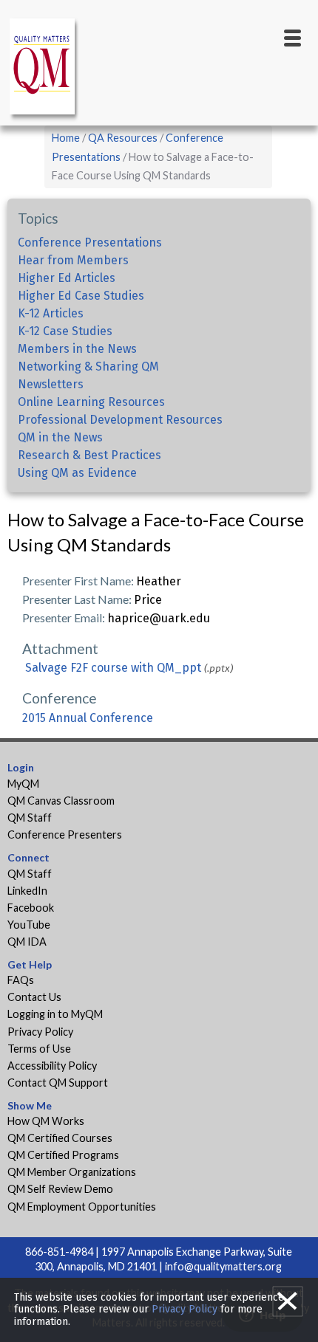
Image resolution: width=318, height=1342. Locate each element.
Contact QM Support (57, 1082)
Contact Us (34, 997)
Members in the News (77, 349)
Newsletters (51, 384)
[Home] (44, 69)
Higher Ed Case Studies (81, 296)
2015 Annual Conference (87, 718)
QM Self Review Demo (60, 1189)
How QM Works (45, 1121)
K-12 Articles (51, 313)
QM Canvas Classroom (61, 800)
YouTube (28, 924)
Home (66, 137)
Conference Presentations (90, 242)
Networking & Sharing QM (88, 366)
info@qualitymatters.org (223, 1266)
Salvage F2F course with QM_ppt (113, 668)
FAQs (20, 980)
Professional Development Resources (120, 420)
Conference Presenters (64, 834)
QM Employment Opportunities (81, 1206)
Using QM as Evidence (77, 473)
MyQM (23, 783)
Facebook (30, 907)
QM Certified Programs (63, 1155)
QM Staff (29, 817)
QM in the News (60, 437)
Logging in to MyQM (55, 1014)
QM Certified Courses (59, 1138)
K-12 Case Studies (65, 331)
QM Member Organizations (71, 1172)
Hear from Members (73, 260)
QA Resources (123, 137)
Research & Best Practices (89, 455)
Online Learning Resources (91, 402)
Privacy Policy (40, 1031)
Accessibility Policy (52, 1065)
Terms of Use (39, 1048)
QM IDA (27, 941)
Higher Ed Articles (66, 278)
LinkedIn (27, 890)
